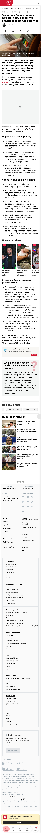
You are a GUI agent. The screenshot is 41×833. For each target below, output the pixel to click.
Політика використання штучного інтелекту (9, 546)
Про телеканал (7, 528)
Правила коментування (29, 527)
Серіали (8, 669)
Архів (23, 544)
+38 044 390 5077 (27, 489)
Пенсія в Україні (11, 649)
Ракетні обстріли (11, 587)
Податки (8, 646)
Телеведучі (5, 531)
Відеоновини (10, 572)
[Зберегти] (35, 30)
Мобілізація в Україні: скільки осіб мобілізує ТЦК (22, 626)
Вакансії (24, 537)
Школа (8, 681)
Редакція (5, 521)
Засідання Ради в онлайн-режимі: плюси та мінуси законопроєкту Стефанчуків (30, 8)
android (8, 763)
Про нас (4, 518)
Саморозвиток (10, 686)
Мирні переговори (12, 592)
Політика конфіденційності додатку (30, 519)
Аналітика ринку (11, 698)
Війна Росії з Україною (14, 584)
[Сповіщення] (38, 3)
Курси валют (10, 638)
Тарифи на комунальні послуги (16, 643)
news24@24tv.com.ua (9, 489)
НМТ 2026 (9, 684)
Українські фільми (12, 661)
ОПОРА (5, 82)
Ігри (23, 550)
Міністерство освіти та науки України (18, 678)
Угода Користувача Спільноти (28, 523)
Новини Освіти (11, 676)
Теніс (7, 718)
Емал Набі (10, 25)
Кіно (7, 655)
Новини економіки (13, 633)
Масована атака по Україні (14, 598)
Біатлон (8, 721)
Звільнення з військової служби (16, 612)
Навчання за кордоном (13, 689)
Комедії (8, 666)
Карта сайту (25, 547)
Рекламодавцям (7, 535)
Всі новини (10, 562)
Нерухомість (10, 696)
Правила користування (9, 538)
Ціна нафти (9, 635)
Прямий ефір (10, 569)
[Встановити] (20, 819)
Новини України (15, 8)
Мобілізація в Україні (14, 610)
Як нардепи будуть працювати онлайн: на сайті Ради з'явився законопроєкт (19, 129)
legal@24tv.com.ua (25, 799)
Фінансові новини (12, 641)
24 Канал (5, 8)
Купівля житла (10, 701)
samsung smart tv (22, 769)
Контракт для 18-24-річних (14, 621)
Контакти (25, 534)
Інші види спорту (11, 724)
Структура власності (28, 540)
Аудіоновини (10, 575)
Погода (8, 577)
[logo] (8, 3)
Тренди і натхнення (12, 704)
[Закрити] (37, 816)
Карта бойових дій (12, 590)
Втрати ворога (10, 603)
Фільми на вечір (11, 663)
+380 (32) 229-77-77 (14, 797)
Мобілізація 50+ (11, 615)
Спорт (8, 711)
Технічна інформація (28, 531)
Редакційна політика (8, 525)
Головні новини (11, 564)
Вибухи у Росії (10, 600)
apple (22, 763)
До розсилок (12, 750)
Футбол (8, 716)
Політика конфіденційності (7, 542)
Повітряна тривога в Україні (15, 595)
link (23, 496)
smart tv (8, 769)
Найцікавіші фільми (12, 658)
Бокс (7, 713)
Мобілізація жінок (12, 618)
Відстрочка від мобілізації (14, 623)
